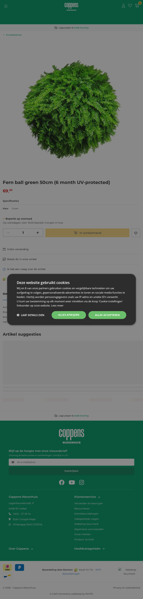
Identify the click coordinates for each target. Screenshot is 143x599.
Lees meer (57, 305)
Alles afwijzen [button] (68, 314)
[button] (30, 315)
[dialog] (71, 299)
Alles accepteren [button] (107, 315)
